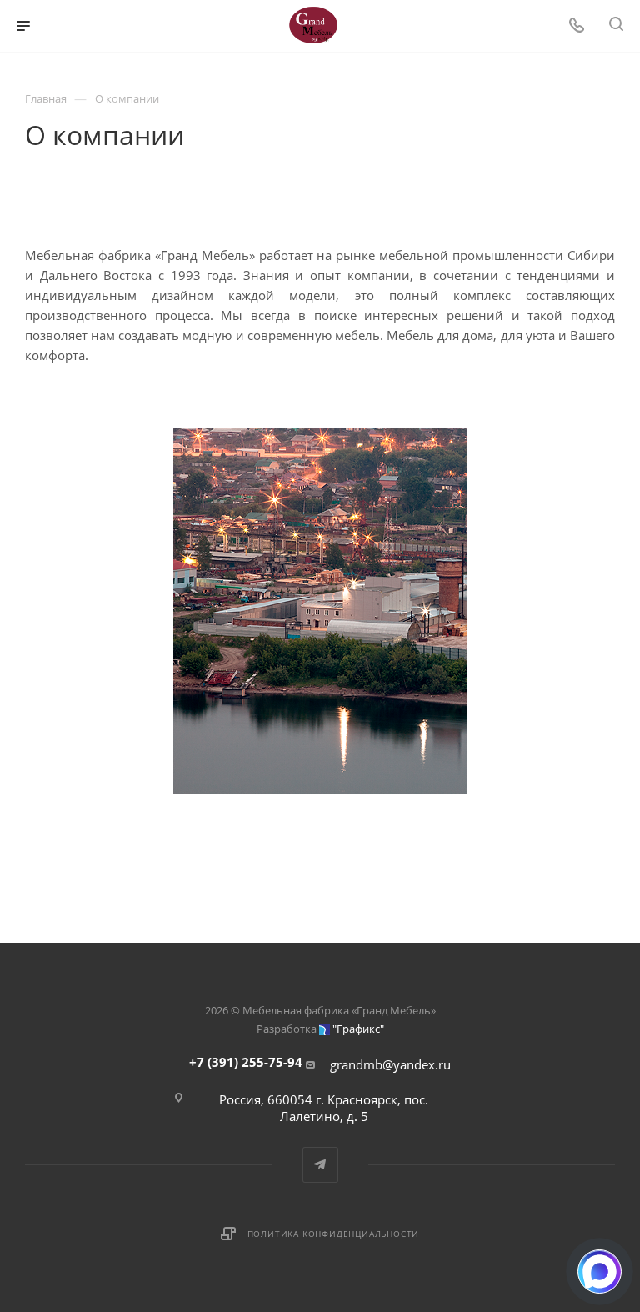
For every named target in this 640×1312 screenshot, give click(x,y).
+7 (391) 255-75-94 (245, 1062)
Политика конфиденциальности (334, 1233)
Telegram (320, 1165)
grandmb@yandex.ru (390, 1064)
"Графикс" (358, 1028)
